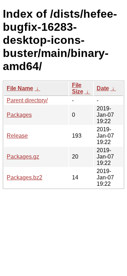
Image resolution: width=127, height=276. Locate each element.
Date (103, 88)
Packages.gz (23, 157)
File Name (20, 88)
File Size (77, 88)
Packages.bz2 (24, 177)
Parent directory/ (27, 100)
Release (17, 136)
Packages (19, 115)
